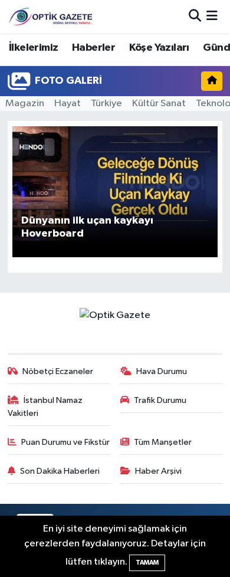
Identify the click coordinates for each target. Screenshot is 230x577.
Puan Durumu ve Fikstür (65, 442)
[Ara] (195, 16)
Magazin (24, 104)
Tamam (147, 562)
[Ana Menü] (212, 16)
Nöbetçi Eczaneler (57, 371)
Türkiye (106, 104)
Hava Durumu (161, 371)
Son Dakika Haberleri (60, 471)
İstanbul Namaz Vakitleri (45, 407)
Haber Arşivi (158, 471)
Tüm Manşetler (163, 442)
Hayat (67, 104)
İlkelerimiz (33, 47)
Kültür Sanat (159, 104)
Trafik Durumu (160, 400)
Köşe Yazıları (159, 47)
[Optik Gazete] (52, 16)
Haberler (93, 47)
